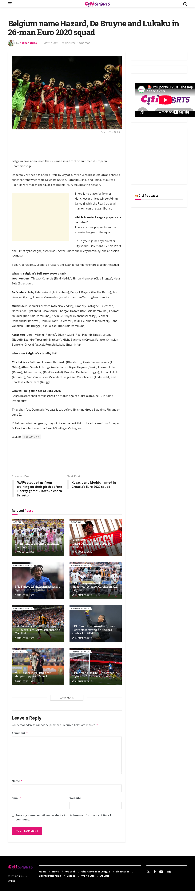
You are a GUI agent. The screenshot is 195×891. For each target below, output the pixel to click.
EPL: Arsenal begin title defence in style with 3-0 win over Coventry (94, 674)
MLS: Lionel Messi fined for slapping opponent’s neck (32, 674)
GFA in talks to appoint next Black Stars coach (37, 545)
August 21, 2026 (83, 681)
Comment (20, 733)
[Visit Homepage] (97, 4)
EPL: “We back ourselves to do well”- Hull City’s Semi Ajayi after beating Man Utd (37, 629)
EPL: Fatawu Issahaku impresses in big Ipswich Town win (37, 588)
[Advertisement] (81, 148)
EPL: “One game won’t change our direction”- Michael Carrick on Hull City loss (95, 586)
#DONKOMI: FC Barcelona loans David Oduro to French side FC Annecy (92, 543)
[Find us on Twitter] (148, 871)
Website (75, 798)
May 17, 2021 (51, 43)
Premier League (22, 565)
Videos (71, 875)
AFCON (17, 522)
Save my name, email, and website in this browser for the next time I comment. (63, 817)
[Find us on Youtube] (161, 872)
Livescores (122, 871)
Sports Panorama (50, 875)
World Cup (88, 875)
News (55, 871)
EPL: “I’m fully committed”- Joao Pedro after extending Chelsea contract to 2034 (93, 629)
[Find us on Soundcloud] (169, 872)
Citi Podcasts (148, 195)
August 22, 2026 (25, 551)
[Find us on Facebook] (155, 872)
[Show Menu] (10, 3)
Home (42, 871)
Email (17, 798)
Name (17, 781)
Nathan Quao (28, 43)
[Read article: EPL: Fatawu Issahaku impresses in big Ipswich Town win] (38, 580)
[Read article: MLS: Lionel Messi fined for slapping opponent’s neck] (38, 666)
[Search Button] (185, 3)
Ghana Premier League (95, 871)
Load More (67, 697)
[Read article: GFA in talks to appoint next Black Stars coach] (38, 537)
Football (77, 522)
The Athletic (31, 437)
